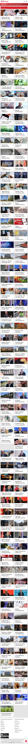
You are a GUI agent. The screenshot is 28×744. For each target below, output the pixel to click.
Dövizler (17, 726)
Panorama (17, 722)
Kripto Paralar (18, 730)
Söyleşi (2, 724)
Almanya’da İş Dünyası (6, 719)
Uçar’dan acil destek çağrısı (15, 4)
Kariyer (17, 721)
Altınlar (16, 724)
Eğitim (2, 722)
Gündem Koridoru (19, 719)
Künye (2, 730)
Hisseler (17, 728)
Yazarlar (3, 728)
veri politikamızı (11, 742)
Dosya (2, 721)
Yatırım (2, 726)
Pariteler (17, 732)
